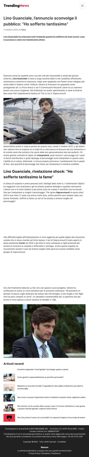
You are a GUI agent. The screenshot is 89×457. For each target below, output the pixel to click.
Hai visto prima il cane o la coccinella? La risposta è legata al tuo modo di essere (51, 417)
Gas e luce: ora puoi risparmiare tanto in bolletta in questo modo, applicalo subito (51, 397)
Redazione (56, 453)
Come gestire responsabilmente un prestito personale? (40, 377)
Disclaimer (46, 453)
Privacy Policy (34, 453)
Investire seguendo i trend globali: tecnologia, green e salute (42, 369)
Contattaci (62, 442)
